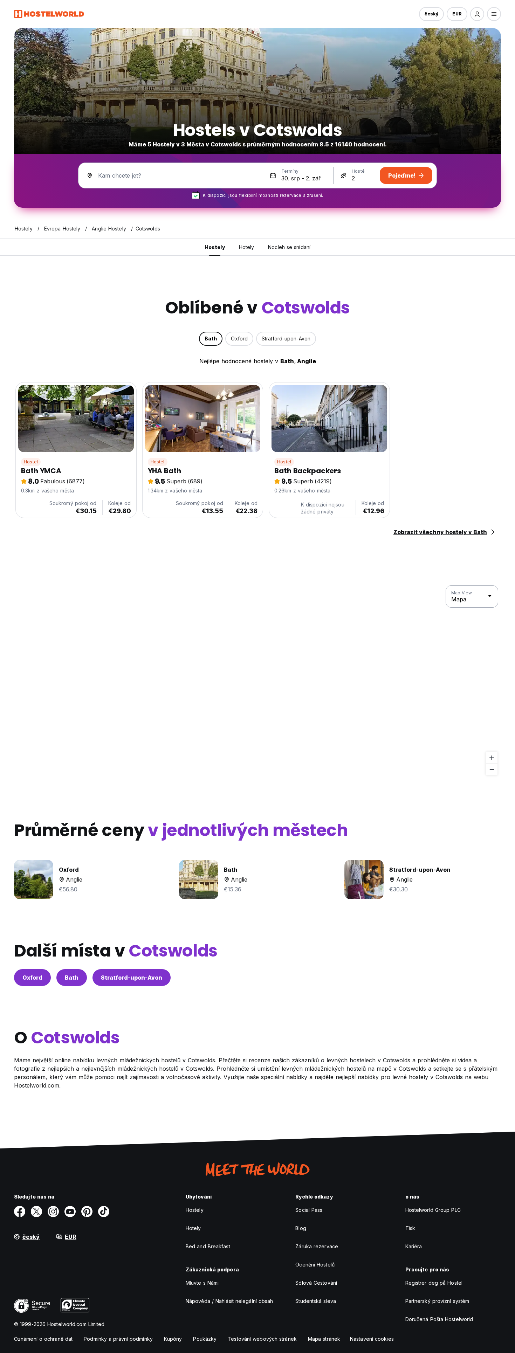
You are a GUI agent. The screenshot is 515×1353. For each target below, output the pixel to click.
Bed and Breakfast (208, 1246)
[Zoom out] (491, 769)
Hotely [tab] (246, 247)
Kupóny (173, 1339)
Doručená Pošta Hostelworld (439, 1319)
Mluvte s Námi (202, 1283)
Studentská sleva (315, 1301)
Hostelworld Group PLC (433, 1210)
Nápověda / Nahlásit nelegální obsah (229, 1301)
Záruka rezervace (316, 1246)
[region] (257, 680)
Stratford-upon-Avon (131, 977)
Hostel (31, 461)
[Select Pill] (477, 14)
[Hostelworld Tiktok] (103, 1211)
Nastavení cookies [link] (372, 1339)
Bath (71, 977)
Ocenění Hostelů (315, 1265)
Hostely (195, 1210)
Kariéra (413, 1246)
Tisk (410, 1228)
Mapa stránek (324, 1339)
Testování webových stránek (262, 1339)
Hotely (193, 1228)
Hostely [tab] (215, 247)
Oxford (32, 977)
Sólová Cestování (316, 1283)
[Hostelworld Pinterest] (86, 1211)
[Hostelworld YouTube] (70, 1211)
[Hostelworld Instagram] (53, 1211)
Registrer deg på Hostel (433, 1283)
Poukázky (205, 1339)
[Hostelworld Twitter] (36, 1211)
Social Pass (308, 1210)
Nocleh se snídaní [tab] (289, 247)
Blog (300, 1228)
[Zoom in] (491, 758)
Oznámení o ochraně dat (43, 1339)
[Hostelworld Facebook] (19, 1211)
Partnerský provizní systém (437, 1301)
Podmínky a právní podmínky (118, 1339)
